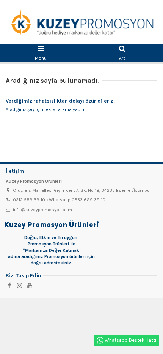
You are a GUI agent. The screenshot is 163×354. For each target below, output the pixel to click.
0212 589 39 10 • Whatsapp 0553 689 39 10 (59, 199)
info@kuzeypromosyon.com (42, 209)
